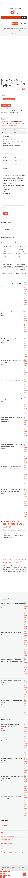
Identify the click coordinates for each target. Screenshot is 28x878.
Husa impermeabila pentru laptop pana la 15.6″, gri (13, 523)
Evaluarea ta (6, 189)
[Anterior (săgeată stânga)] (1, 873)
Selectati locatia (6, 105)
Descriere (4, 130)
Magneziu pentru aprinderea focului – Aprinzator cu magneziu (20, 247)
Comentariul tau (7, 193)
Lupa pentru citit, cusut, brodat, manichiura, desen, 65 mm (7, 267)
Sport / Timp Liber (11, 28)
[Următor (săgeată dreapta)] (4, 873)
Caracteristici (13, 130)
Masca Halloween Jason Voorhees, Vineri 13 (15, 561)
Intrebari (22, 132)
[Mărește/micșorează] (9, 871)
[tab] (5, 130)
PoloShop (4, 28)
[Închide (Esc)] (1, 871)
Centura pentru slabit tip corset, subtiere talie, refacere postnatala (7, 247)
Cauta (24, 18)
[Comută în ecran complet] (6, 871)
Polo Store (3, 119)
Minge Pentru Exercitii (13, 125)
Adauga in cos (7, 99)
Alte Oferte (15, 132)
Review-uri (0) (5, 132)
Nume (4, 202)
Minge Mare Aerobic (16, 123)
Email (4, 207)
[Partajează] (4, 871)
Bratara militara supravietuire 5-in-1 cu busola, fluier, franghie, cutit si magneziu (21, 267)
